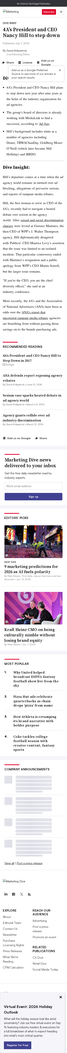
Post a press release (29, 863)
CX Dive (38, 957)
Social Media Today (45, 969)
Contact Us (10, 929)
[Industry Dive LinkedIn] (6, 894)
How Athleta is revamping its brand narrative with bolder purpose (34, 721)
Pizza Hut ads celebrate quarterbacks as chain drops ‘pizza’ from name (33, 700)
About (7, 917)
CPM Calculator (13, 967)
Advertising (40, 921)
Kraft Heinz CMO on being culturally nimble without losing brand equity (29, 635)
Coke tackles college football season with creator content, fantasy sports (34, 743)
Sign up (33, 496)
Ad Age (44, 123)
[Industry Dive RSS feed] (29, 894)
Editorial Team (12, 923)
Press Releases (12, 951)
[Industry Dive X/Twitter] (21, 894)
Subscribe (49, 11)
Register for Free (17, 1045)
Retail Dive (39, 963)
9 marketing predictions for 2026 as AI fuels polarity (31, 569)
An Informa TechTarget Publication (33, 3)
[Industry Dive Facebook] (13, 894)
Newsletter (10, 935)
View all (9, 863)
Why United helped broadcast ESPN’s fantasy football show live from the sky (36, 679)
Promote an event (44, 937)
